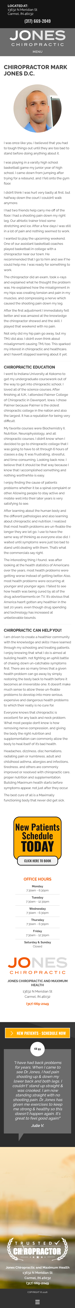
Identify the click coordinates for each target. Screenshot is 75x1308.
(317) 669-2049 (37, 21)
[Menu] (37, 1302)
